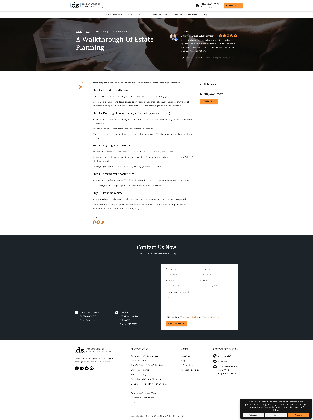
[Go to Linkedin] (82, 368)
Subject (203, 281)
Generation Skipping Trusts (144, 393)
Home (79, 31)
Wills (129, 15)
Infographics (187, 365)
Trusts (140, 15)
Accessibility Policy (190, 370)
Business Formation (140, 370)
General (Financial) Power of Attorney (149, 384)
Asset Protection (139, 360)
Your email (171, 281)
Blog (204, 15)
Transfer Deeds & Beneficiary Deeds (148, 365)
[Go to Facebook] (77, 368)
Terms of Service (211, 317)
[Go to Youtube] (92, 368)
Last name (205, 269)
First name (171, 269)
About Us (192, 15)
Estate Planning (114, 15)
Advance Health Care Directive (146, 356)
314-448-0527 (89, 316)
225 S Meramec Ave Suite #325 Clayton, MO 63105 (227, 370)
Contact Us (233, 6)
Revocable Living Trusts (142, 398)
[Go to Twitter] (87, 368)
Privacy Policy (191, 317)
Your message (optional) (177, 292)
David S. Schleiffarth (203, 36)
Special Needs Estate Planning (146, 379)
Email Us (90, 320)
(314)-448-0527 (210, 4)
